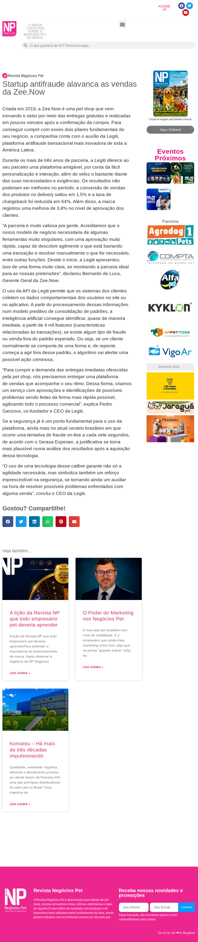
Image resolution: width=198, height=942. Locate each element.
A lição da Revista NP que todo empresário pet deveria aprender (35, 618)
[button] (123, 24)
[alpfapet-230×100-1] (170, 289)
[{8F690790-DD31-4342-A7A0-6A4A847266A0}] (170, 360)
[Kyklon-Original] (170, 323)
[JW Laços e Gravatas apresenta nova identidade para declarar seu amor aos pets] (170, 398)
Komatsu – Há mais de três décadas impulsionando (32, 749)
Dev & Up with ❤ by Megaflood (176, 933)
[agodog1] (170, 244)
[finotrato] (170, 441)
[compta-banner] (170, 266)
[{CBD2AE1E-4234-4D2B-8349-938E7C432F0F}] (170, 412)
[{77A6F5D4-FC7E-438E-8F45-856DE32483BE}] (170, 338)
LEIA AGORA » (20, 673)
